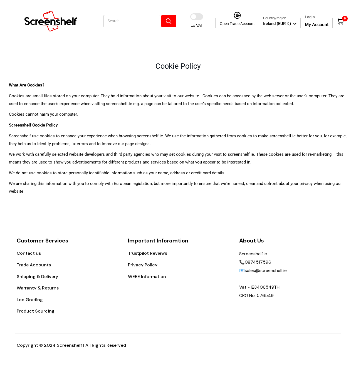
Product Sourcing (36, 311)
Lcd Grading (30, 300)
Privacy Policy (142, 265)
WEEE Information (147, 276)
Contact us (29, 253)
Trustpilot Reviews (147, 253)
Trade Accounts (34, 265)
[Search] (168, 21)
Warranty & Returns (38, 288)
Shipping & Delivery (37, 276)
